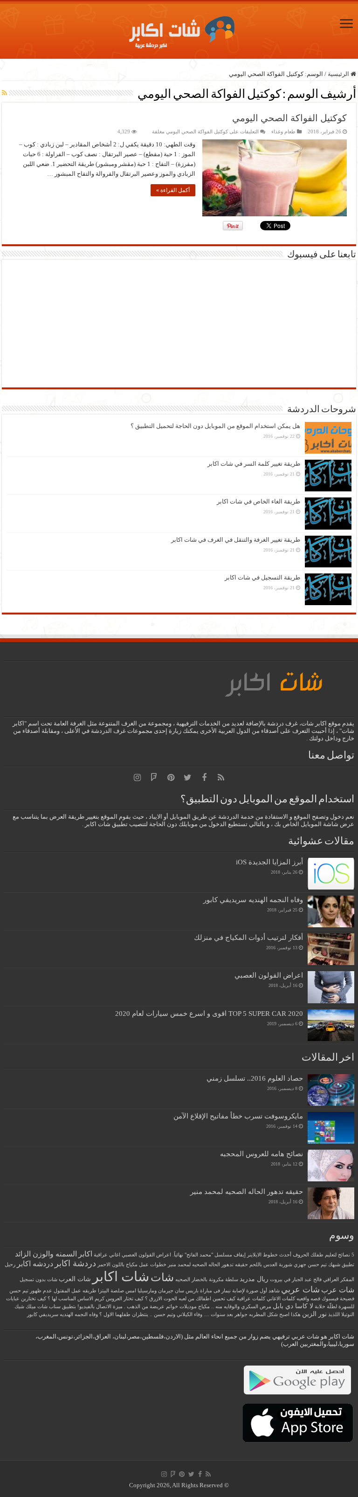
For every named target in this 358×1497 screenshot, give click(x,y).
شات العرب (75, 1279)
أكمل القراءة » (173, 190)
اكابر (85, 1254)
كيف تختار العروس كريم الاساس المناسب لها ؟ (96, 1298)
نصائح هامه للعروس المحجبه (261, 1154)
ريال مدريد (254, 1279)
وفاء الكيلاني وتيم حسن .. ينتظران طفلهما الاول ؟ (150, 1314)
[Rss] (220, 777)
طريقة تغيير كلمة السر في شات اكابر (253, 463)
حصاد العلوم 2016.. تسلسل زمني (255, 1078)
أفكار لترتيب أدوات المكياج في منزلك (248, 937)
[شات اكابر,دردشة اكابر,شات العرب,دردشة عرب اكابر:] (179, 28)
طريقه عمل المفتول (75, 1290)
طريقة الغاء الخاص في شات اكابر (258, 501)
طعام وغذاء (283, 131)
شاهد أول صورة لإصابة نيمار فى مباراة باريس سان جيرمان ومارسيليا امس (202, 1290)
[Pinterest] (170, 777)
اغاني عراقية (107, 1254)
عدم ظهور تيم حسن (30, 1290)
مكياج (204, 1306)
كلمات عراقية (251, 1298)
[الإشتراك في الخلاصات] (4, 93)
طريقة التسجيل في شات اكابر (262, 577)
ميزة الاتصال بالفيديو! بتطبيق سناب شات (80, 1306)
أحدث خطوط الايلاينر (269, 1254)
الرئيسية (339, 73)
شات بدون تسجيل (38, 1279)
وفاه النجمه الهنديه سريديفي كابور (253, 900)
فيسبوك (330, 1298)
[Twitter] (187, 777)
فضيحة (347, 1298)
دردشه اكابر (35, 1264)
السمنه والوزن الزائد (46, 1254)
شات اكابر (120, 1276)
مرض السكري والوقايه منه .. (241, 1306)
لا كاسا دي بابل (293, 1306)
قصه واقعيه (308, 1298)
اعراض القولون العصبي (268, 975)
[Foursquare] (153, 777)
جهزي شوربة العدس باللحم (277, 1264)
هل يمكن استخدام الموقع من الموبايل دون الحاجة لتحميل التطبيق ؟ (215, 425)
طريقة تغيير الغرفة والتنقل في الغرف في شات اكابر (235, 539)
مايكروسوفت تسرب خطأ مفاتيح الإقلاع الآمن (238, 1116)
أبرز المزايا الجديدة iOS (269, 862)
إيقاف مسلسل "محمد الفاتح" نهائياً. (209, 1254)
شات (162, 1277)
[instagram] (137, 777)
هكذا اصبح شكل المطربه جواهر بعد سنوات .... (252, 1314)
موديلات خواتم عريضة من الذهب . (160, 1306)
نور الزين (314, 1314)
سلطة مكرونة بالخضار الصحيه (206, 1279)
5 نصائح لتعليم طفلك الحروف (323, 1254)
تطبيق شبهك (341, 1264)
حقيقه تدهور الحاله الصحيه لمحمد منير (246, 1191)
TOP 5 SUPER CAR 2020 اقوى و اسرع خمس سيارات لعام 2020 (209, 1013)
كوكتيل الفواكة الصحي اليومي (289, 118)
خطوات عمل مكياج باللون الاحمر (131, 1264)
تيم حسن (317, 1264)
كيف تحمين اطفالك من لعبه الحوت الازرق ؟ (190, 1298)
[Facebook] (204, 777)
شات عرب (337, 1290)
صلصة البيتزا (111, 1290)
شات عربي (300, 1289)
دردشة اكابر (75, 1263)
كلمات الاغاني (281, 1298)
